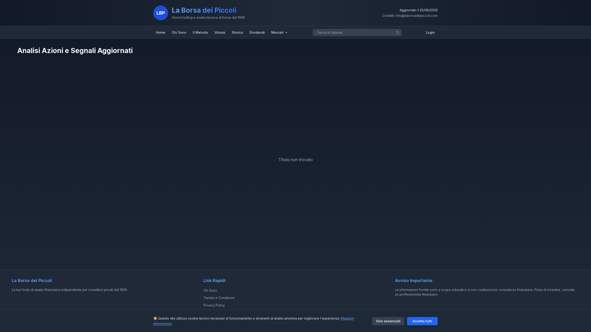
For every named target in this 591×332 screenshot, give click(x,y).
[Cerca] (398, 32)
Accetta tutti (422, 321)
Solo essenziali (388, 321)
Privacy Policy (214, 305)
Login (430, 32)
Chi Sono (210, 290)
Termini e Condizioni (219, 298)
